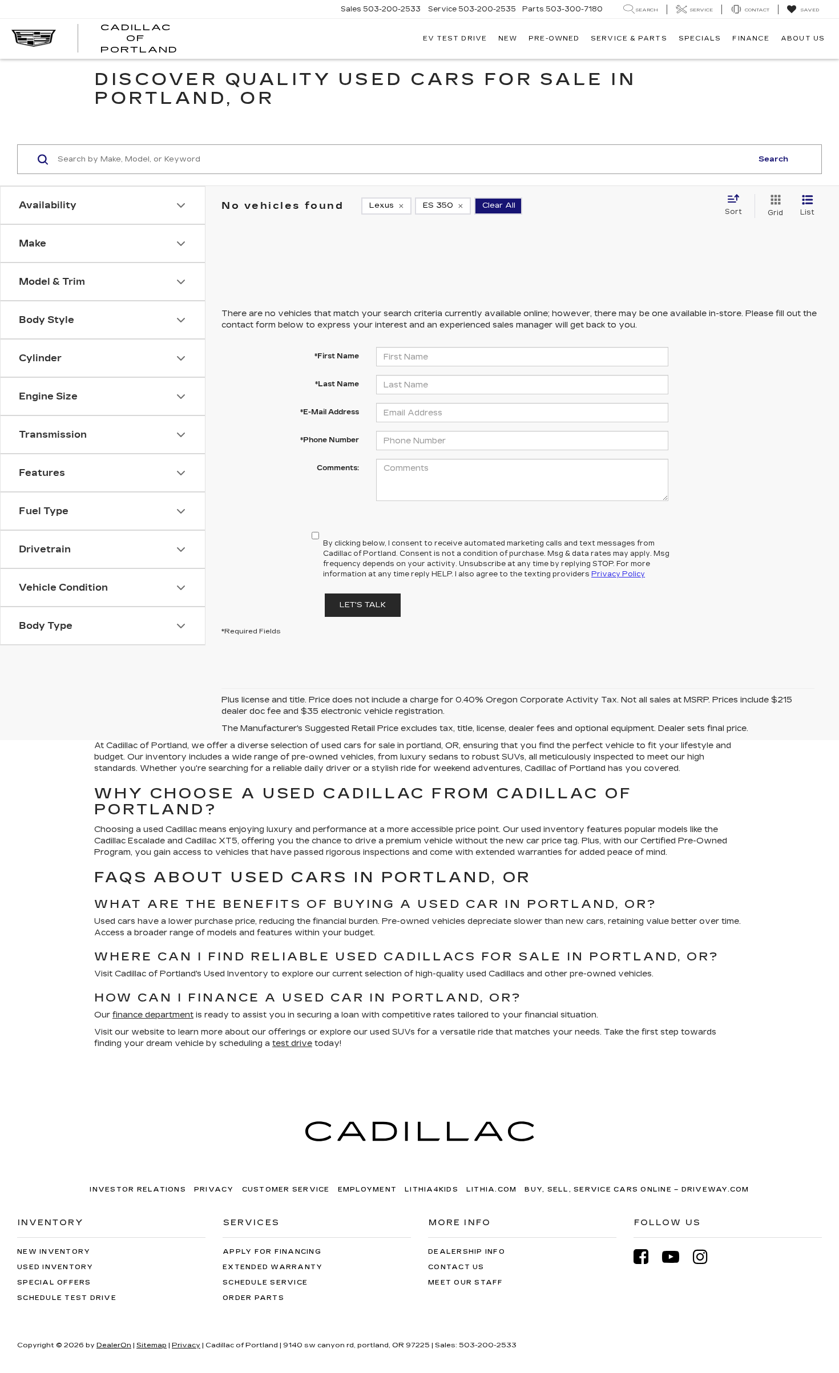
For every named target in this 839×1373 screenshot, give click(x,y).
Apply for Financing (272, 1251)
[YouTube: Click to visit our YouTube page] (676, 1257)
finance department (152, 1015)
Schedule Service (265, 1282)
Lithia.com (491, 1189)
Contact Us (456, 1267)
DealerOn (113, 1345)
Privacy (214, 1189)
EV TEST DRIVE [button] (455, 38)
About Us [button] (803, 38)
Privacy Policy (618, 574)
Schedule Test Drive (66, 1298)
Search (773, 159)
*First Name (336, 356)
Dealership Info (466, 1251)
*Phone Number (329, 440)
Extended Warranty (272, 1267)
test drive (292, 1043)
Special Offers (54, 1282)
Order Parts (253, 1298)
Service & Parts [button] (629, 38)
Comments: (338, 468)
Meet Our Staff (465, 1282)
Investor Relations (138, 1189)
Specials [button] (700, 38)
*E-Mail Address (329, 412)
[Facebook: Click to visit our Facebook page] (647, 1257)
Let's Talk (363, 604)
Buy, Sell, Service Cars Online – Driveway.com (637, 1189)
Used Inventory (55, 1267)
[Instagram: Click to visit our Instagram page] (706, 1257)
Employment (367, 1189)
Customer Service (286, 1189)
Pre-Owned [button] (554, 38)
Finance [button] (750, 38)
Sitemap (151, 1345)
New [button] (507, 38)
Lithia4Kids (431, 1189)
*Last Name (337, 384)
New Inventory (53, 1251)
